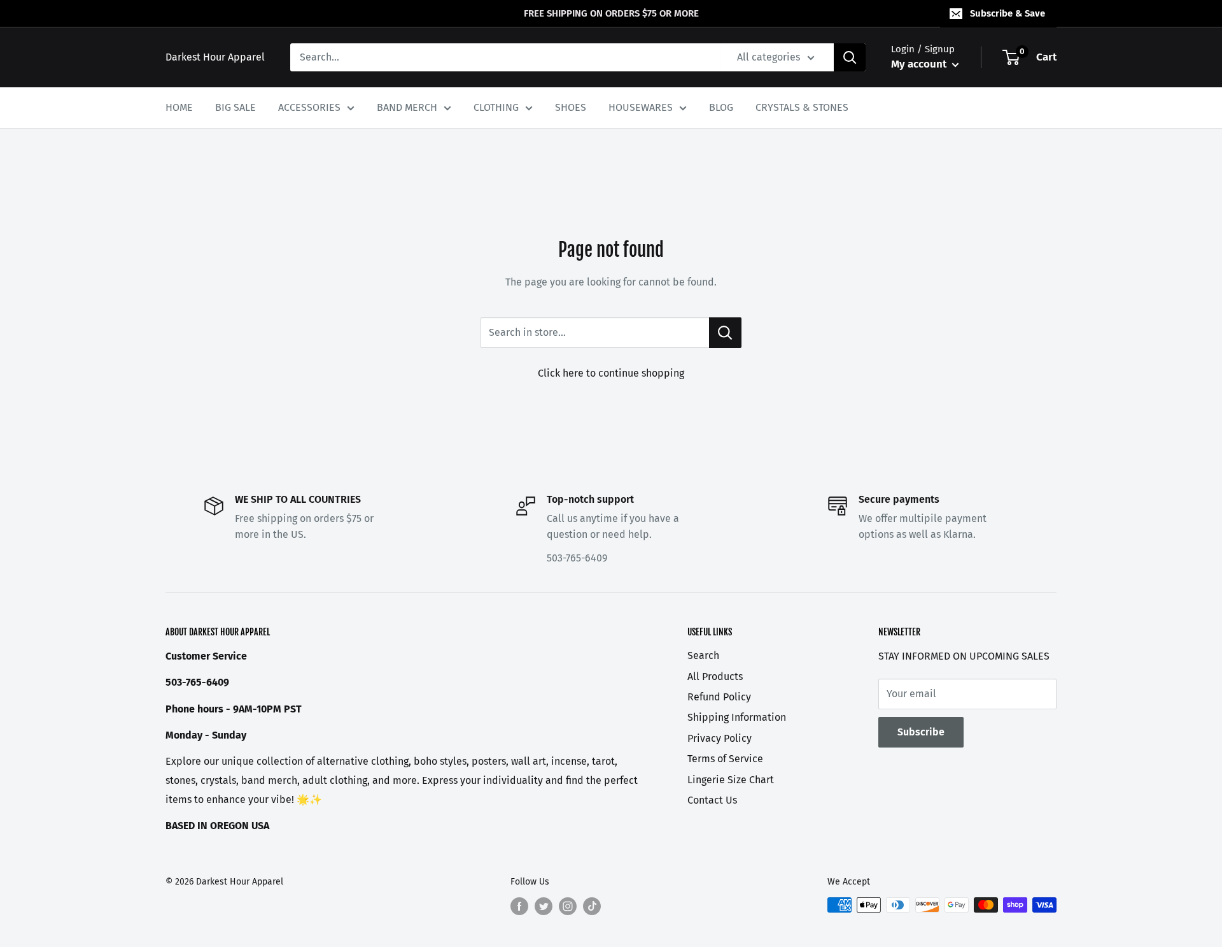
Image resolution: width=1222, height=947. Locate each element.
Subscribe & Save (1007, 13)
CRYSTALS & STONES (801, 107)
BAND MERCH (407, 107)
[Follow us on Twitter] (543, 906)
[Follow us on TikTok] (592, 906)
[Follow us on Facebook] (519, 906)
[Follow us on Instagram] (568, 906)
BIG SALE (235, 107)
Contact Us (712, 800)
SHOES (570, 107)
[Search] (850, 57)
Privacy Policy (719, 738)
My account (920, 64)
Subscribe (921, 732)
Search (703, 655)
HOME (179, 107)
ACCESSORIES (309, 107)
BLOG (721, 107)
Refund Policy (719, 697)
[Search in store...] (725, 332)
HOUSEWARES (640, 107)
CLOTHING (496, 107)
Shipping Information (736, 717)
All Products (715, 676)
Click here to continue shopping (611, 373)
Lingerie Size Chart (730, 780)
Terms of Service (725, 759)
